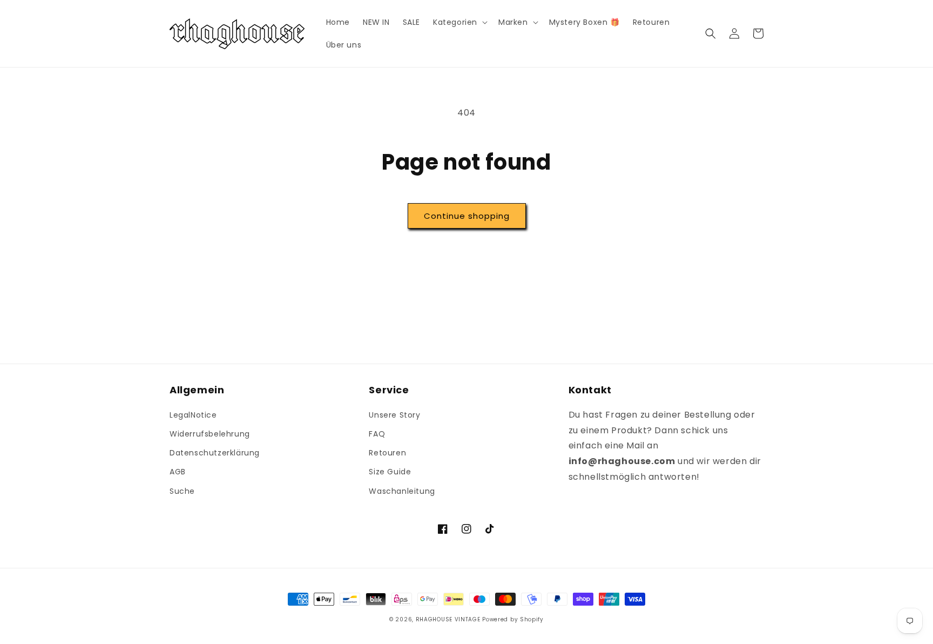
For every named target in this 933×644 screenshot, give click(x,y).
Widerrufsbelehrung (210, 433)
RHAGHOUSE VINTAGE (448, 619)
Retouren (387, 452)
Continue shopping (467, 216)
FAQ (377, 433)
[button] (459, 22)
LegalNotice (193, 415)
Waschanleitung (402, 491)
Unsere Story (394, 415)
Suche (182, 491)
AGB (178, 471)
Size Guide (390, 471)
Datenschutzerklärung (215, 452)
